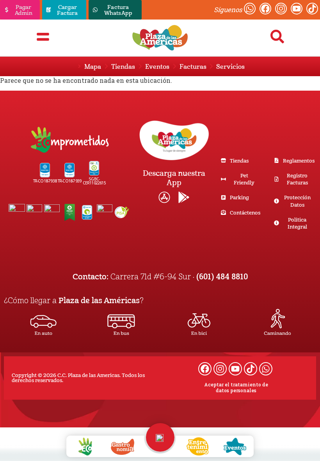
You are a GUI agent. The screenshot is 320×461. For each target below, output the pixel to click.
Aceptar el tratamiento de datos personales (236, 387)
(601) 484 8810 (222, 276)
